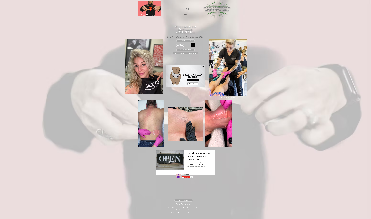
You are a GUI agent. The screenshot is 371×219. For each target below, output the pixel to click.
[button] (162, 145)
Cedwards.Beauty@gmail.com (183, 207)
